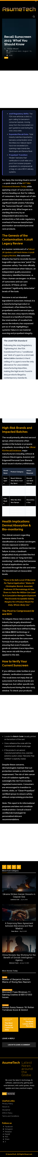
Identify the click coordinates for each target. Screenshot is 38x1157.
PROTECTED (11, 1094)
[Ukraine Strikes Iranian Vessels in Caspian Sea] (19, 883)
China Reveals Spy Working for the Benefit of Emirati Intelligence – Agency (19, 957)
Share (7, 1139)
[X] (9, 867)
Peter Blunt (13, 49)
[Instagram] (3, 1129)
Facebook (9, 1126)
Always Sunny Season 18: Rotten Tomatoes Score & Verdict (18, 1008)
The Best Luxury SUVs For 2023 (28, 1024)
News (6, 57)
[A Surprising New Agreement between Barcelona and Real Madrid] (19, 912)
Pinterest (8, 1132)
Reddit (7, 1134)
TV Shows (5, 1005)
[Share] (3, 1139)
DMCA (4, 1094)
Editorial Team (13, 963)
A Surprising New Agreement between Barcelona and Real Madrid (19, 926)
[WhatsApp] (19, 867)
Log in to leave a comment (19, 1045)
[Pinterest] (14, 867)
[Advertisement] (19, 89)
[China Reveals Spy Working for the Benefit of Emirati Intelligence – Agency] (19, 944)
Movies (5, 977)
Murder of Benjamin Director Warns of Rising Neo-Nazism (16, 980)
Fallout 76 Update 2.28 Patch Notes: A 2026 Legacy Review (18, 252)
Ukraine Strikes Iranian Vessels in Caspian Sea (19, 895)
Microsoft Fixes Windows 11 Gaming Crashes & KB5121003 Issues (17, 995)
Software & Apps (7, 990)
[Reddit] (3, 1134)
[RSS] (3, 1136)
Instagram (9, 1129)
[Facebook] (4, 867)
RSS (6, 1137)
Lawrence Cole (14, 899)
